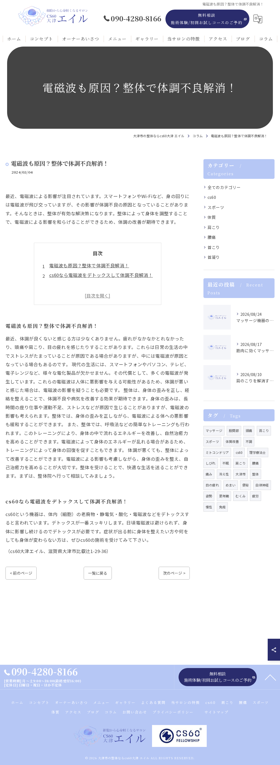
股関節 (234, 430)
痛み (209, 474)
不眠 (225, 463)
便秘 (245, 485)
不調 (249, 441)
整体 (255, 474)
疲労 (255, 496)
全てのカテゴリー (224, 187)
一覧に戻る (97, 573)
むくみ (240, 496)
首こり (214, 247)
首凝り (214, 257)
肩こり (214, 227)
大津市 (240, 474)
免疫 (222, 507)
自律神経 (262, 485)
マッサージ (214, 430)
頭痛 (249, 430)
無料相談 (207, 18)
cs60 (212, 197)
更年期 (224, 496)
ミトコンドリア (217, 452)
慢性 (209, 507)
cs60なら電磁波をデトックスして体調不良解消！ (101, 275)
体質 (212, 217)
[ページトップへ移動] (270, 677)
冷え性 (224, 474)
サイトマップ (217, 712)
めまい (231, 485)
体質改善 (232, 441)
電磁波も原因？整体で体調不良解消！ (89, 265)
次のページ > (174, 573)
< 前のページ (21, 573)
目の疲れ (212, 485)
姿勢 (209, 496)
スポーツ (216, 207)
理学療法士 (257, 452)
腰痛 (212, 237)
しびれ (211, 463)
